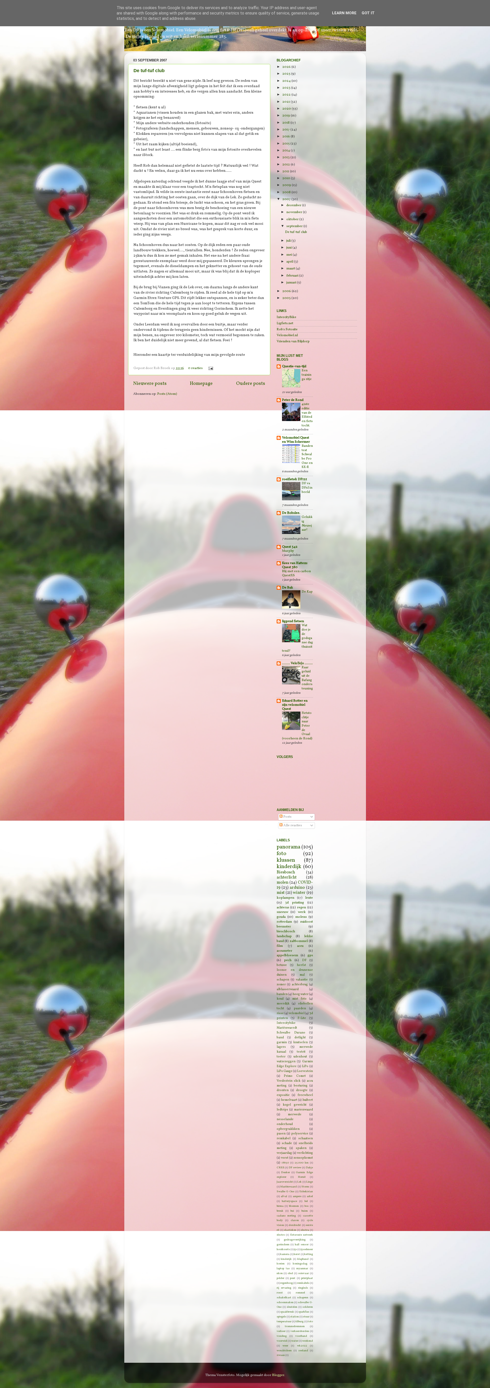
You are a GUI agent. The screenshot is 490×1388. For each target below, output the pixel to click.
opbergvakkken (288, 1129)
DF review (295, 1168)
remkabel (283, 1138)
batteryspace (289, 1201)
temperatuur (284, 1322)
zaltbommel (299, 941)
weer (285, 1346)
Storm (305, 1187)
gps (310, 955)
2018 (286, 122)
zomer (281, 984)
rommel (300, 1293)
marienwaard (303, 1109)
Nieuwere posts (150, 383)
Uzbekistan (306, 1192)
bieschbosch (286, 931)
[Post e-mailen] (210, 368)
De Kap (307, 592)
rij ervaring (284, 1288)
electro (281, 1235)
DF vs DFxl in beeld (307, 487)
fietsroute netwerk (301, 1235)
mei (289, 254)
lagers (281, 1047)
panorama (288, 847)
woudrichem (284, 1351)
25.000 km (302, 1163)
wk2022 (302, 1346)
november (294, 212)
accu (300, 946)
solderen (307, 1307)
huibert (307, 1100)
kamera (284, 1254)
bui (292, 1211)
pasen (281, 1133)
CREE (280, 1168)
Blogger (278, 1375)
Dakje (309, 1168)
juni (289, 247)
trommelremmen (295, 1326)
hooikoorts (283, 1249)
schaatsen (305, 1138)
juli (288, 240)
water (294, 1341)
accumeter (284, 950)
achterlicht (287, 877)
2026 (286, 66)
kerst (297, 1254)
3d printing (294, 902)
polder (280, 1278)
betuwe (282, 965)
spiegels (281, 1317)
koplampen (285, 897)
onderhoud (285, 1124)
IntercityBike (286, 317)
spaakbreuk (287, 1312)
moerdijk (283, 1003)
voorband (301, 1336)
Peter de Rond (292, 400)
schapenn (302, 1298)
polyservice (299, 1133)
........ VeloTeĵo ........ (297, 663)
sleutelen (292, 1307)
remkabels (303, 1283)
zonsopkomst (303, 1158)
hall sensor (302, 1245)
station (294, 1317)
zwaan (281, 1355)
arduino (297, 888)
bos (306, 1206)
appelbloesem (287, 955)
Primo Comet (295, 1076)
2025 (286, 73)
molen (282, 882)
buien (304, 1211)
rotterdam (284, 921)
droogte (302, 1090)
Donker (285, 1172)
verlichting (305, 1153)
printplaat (307, 1278)
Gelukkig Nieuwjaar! (307, 523)
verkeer (281, 1331)
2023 (286, 87)
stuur (306, 1317)
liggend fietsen (293, 621)
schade (287, 1143)
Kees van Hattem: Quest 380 (295, 565)
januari (291, 282)
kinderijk (286, 1259)
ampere (297, 1196)
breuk (280, 1211)
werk (302, 912)
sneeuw (282, 912)
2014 (286, 150)
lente (309, 897)
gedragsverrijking (294, 1240)
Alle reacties (292, 825)
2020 (287, 108)
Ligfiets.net (285, 323)
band (280, 1037)
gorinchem (283, 1245)
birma (280, 1206)
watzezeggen (286, 1061)
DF (304, 960)
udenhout (300, 1056)
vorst (284, 1158)
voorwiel (282, 1341)
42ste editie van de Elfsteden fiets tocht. (307, 415)
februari (292, 275)
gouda (281, 916)
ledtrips (282, 1109)
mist (281, 893)
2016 (286, 136)
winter (299, 893)
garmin (282, 1042)
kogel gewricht (295, 1105)
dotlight (300, 1037)
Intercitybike (286, 1023)
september (294, 226)
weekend (307, 1341)
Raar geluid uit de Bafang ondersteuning (307, 678)
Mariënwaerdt (287, 1028)
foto (281, 854)
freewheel (305, 1095)
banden (282, 994)
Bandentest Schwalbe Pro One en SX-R (307, 456)
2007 (286, 199)
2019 (286, 115)
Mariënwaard (288, 1187)
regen (301, 907)
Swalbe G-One (286, 1192)
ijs (295, 1249)
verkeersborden (299, 1331)
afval (284, 1196)
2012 (286, 164)
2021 (286, 101)
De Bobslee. (291, 512)
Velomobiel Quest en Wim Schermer (296, 439)
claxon (295, 1220)
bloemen (294, 1206)
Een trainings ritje (307, 374)
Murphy (288, 551)
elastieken (290, 1230)
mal (302, 975)
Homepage (201, 383)
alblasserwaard (288, 989)
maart (291, 268)
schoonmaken (285, 1302)
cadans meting (286, 1216)
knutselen (300, 1042)
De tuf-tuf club (149, 70)
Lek (299, 1182)
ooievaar (303, 1273)
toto (310, 1322)
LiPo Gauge (284, 1071)
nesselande (285, 1119)
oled (290, 1273)
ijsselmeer (307, 1249)
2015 (286, 143)
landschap (284, 936)
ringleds (303, 1288)
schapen (283, 979)
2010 (286, 178)
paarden (300, 1008)
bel (306, 1201)
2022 (286, 94)
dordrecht (295, 1225)
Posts (287, 816)
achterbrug (300, 984)
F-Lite (302, 1018)
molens (301, 916)
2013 (286, 157)
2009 (287, 185)
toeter (281, 1056)
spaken (301, 1148)
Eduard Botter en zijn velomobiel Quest (295, 704)
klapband (303, 1259)
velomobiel (296, 1013)
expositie (283, 1095)
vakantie (302, 979)
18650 (285, 1163)
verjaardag (284, 1153)
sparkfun (303, 1312)
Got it (368, 13)
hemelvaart (289, 1100)
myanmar (302, 1269)
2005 (286, 298)
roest (280, 1293)
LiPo (305, 1066)
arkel (310, 1196)
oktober (292, 219)
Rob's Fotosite (287, 329)
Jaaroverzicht (285, 1182)
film (280, 946)
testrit (301, 1052)
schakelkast (284, 1298)
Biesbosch (286, 872)
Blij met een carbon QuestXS (296, 573)
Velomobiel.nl (287, 335)
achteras (283, 907)
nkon (280, 1273)
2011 (286, 171)
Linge (309, 1182)
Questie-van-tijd (294, 366)
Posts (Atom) (167, 393)
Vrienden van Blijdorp (293, 341)
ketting (308, 1254)
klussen (286, 860)
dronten (283, 1090)
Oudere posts (250, 383)
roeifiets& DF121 (294, 479)
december (294, 205)
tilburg (299, 1322)
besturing (301, 1085)
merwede (294, 1114)
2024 (286, 80)
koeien (281, 1264)
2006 (287, 291)
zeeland (303, 1351)
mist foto (299, 999)
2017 (286, 129)
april (290, 261)
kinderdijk (289, 867)
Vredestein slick (289, 1081)
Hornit (302, 1177)
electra (305, 1230)
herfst (301, 965)
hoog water (300, 994)
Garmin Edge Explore (295, 1063)
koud (280, 999)
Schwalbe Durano (291, 1032)
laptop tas (283, 1269)
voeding (282, 1336)
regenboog (286, 1283)
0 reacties (195, 368)
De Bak (287, 587)
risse (280, 1013)
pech (287, 960)
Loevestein (305, 1071)
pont (292, 1278)
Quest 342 (290, 546)
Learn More (344, 13)
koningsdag (300, 1264)
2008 (286, 192)
